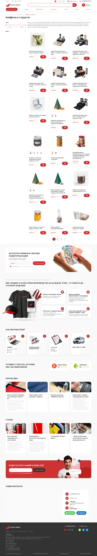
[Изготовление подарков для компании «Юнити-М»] (16, 387)
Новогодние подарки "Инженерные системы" (81, 396)
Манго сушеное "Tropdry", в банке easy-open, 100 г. (37, 227)
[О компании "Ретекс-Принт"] (59, 428)
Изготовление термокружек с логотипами (12, 438)
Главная (26, 9)
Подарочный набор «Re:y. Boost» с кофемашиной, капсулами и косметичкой (80, 85)
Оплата (54, 351)
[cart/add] (43, 56)
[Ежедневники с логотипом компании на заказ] (38, 428)
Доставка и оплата (17, 1)
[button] (12, 9)
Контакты (88, 9)
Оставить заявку (39, 263)
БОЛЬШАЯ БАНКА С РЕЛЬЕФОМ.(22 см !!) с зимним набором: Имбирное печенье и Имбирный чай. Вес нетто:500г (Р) (81, 155)
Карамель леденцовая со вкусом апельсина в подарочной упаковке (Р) (36, 196)
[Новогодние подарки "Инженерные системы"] (81, 387)
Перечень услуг (39, 9)
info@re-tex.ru (73, 498)
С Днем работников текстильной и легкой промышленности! (80, 438)
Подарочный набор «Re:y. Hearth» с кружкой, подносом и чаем (37, 85)
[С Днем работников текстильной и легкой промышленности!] (81, 428)
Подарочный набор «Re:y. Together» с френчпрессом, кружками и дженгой (81, 53)
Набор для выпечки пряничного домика (78, 227)
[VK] (87, 530)
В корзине (87, 4)
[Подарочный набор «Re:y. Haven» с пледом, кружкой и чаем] (59, 72)
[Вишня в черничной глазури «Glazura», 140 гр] (40, 152)
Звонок (10, 350)
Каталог (12, 14)
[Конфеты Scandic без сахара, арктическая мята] (37, 104)
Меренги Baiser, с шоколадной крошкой (57, 227)
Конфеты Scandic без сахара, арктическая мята (37, 116)
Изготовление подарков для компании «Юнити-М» (15, 397)
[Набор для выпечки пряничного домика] (81, 215)
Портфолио (53, 9)
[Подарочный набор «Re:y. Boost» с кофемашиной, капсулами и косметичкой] (81, 72)
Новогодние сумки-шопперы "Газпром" (36, 396)
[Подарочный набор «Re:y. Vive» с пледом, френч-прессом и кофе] (81, 104)
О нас (7, 1)
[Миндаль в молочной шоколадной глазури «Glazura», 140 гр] (37, 141)
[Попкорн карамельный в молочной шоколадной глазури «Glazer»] (55, 152)
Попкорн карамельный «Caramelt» (57, 158)
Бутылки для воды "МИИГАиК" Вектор (57, 396)
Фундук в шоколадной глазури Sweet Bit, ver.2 (79, 190)
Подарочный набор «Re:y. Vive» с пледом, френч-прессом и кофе (80, 117)
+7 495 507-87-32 (75, 494)
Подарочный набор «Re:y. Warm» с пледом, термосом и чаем (59, 53)
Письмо (10, 352)
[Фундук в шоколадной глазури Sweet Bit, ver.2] (81, 178)
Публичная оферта (64, 553)
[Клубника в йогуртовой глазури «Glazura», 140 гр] (37, 152)
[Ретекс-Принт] (13, 5)
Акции (77, 9)
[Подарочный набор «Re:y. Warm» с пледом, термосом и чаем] (59, 40)
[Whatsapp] (79, 530)
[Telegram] (83, 530)
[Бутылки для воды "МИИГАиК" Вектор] (59, 387)
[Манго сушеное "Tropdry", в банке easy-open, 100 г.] (37, 215)
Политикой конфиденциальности (25, 266)
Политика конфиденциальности (14, 553)
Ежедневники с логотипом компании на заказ (37, 438)
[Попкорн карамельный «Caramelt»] (59, 141)
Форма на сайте (13, 349)
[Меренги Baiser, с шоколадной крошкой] (59, 215)
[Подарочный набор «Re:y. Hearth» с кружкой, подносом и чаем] (37, 72)
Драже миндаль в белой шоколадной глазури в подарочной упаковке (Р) (58, 191)
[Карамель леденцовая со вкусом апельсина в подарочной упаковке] (59, 104)
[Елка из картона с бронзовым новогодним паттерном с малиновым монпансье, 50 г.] (55, 115)
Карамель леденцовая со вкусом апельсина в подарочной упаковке (58, 122)
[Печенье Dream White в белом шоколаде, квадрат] (37, 40)
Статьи (66, 9)
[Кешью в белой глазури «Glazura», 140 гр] (34, 152)
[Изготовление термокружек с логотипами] (16, 428)
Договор (54, 347)
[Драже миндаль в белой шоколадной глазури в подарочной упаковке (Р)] (59, 178)
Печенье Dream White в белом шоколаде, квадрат (36, 52)
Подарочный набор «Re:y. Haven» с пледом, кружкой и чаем (59, 85)
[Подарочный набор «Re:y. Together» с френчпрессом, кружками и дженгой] (81, 40)
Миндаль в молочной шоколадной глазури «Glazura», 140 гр (35, 159)
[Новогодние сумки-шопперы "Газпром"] (38, 387)
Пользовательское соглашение (41, 553)
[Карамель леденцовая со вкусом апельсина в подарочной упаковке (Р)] (37, 178)
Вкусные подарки (20, 14)
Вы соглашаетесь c (22, 266)
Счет (53, 349)
